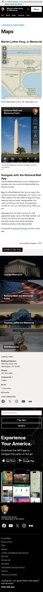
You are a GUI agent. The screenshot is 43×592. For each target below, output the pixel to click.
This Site (21, 420)
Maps (14, 15)
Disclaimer (5, 564)
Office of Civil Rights (9, 574)
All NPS (21, 426)
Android (16, 228)
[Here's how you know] (21, 3)
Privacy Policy (6, 542)
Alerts (8, 15)
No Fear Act (5, 560)
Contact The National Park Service (14, 553)
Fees (28, 15)
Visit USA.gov (8, 587)
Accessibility (6, 538)
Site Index (7, 388)
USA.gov (4, 571)
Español (6, 392)
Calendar (21, 15)
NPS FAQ (4, 556)
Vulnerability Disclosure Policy (13, 567)
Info (2, 15)
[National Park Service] (2, 9)
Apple (25, 228)
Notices (4, 549)
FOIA (3, 545)
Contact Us (6, 377)
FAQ (4, 385)
